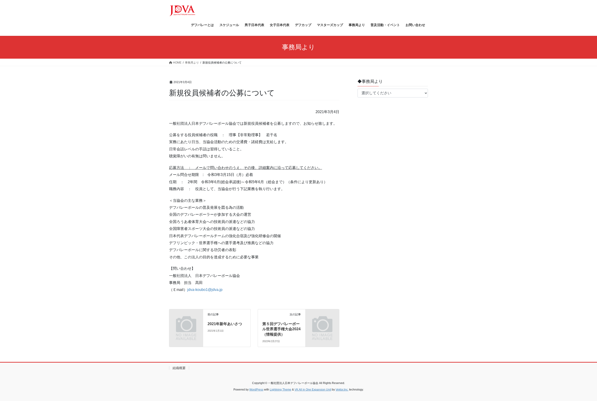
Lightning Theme (280, 389)
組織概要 (179, 368)
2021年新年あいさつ (225, 324)
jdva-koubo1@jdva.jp (204, 290)
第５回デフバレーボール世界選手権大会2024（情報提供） (281, 329)
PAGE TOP (579, 385)
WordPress (256, 389)
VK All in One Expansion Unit (313, 389)
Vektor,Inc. (342, 389)
